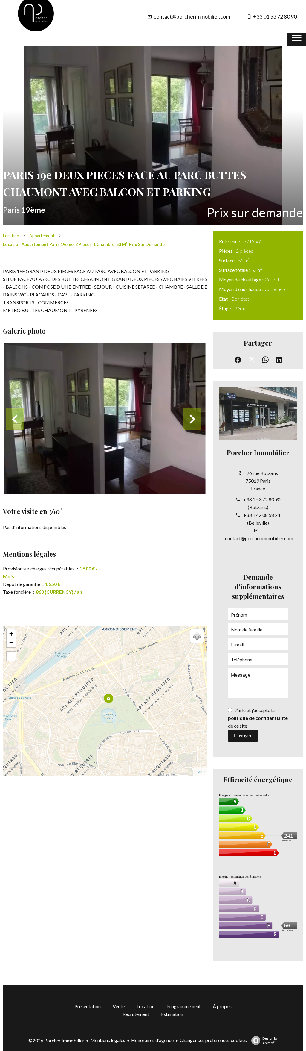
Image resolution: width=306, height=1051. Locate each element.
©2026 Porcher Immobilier (56, 1040)
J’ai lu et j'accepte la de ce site (258, 718)
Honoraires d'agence (152, 1040)
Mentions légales (107, 1040)
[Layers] (197, 636)
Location (11, 235)
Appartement (42, 235)
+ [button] (11, 633)
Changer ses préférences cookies (213, 1040)
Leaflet (200, 771)
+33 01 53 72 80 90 (275, 16)
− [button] (11, 642)
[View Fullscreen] (11, 656)
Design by (270, 1040)
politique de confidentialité (258, 718)
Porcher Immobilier (258, 452)
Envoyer (243, 735)
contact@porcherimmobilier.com (192, 16)
